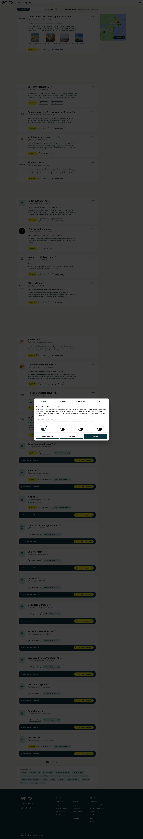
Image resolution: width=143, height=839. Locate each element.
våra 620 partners (45, 409)
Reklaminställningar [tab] (81, 401)
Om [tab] (99, 401)
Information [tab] (62, 401)
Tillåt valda (71, 436)
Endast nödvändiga (47, 436)
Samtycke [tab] (43, 401)
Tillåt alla (95, 436)
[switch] (62, 429)
